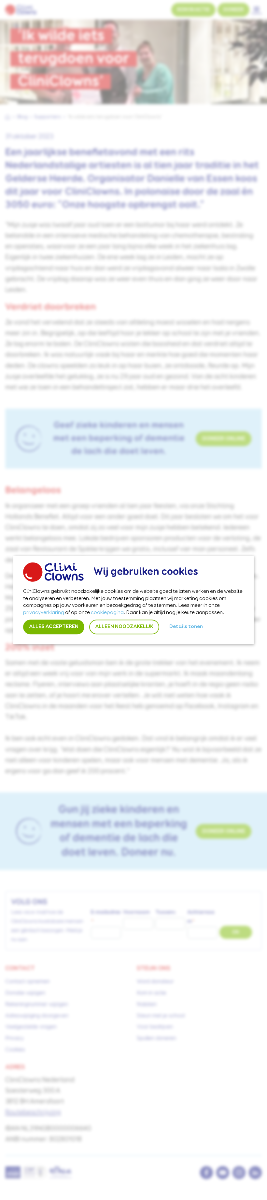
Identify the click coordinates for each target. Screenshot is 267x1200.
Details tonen (186, 627)
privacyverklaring (43, 612)
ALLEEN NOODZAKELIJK (124, 627)
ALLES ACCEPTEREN (53, 627)
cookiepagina (107, 612)
